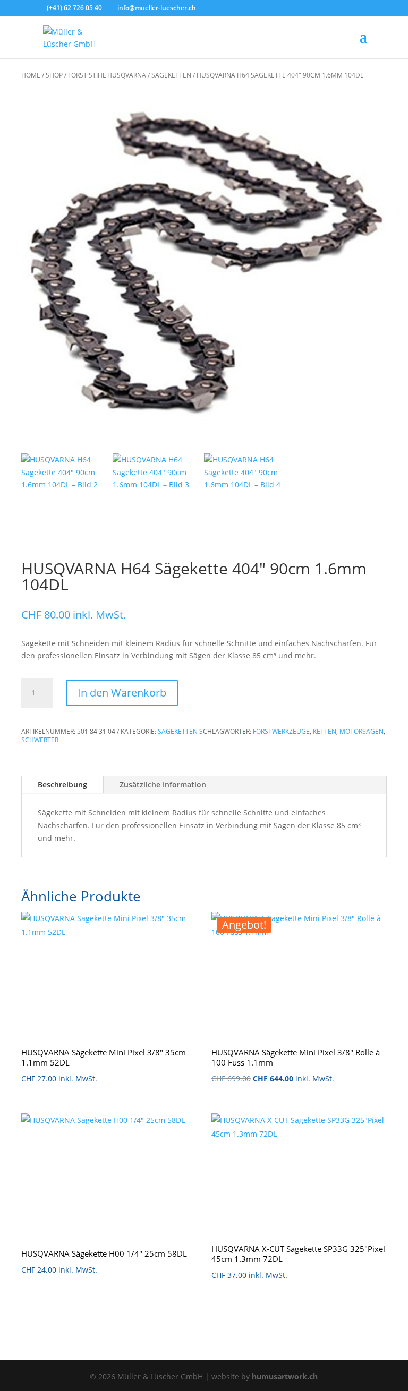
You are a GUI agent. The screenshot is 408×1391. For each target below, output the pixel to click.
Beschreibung (62, 784)
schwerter (39, 739)
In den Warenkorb (122, 692)
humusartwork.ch (285, 1376)
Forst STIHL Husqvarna (107, 75)
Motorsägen (361, 731)
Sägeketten (171, 75)
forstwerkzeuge (281, 731)
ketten (324, 731)
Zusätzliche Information (163, 784)
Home (30, 75)
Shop (54, 75)
